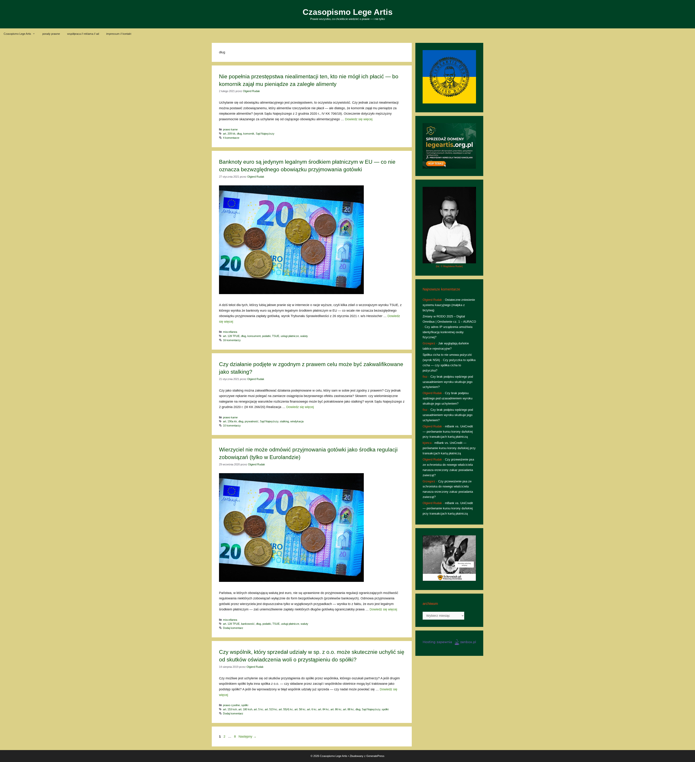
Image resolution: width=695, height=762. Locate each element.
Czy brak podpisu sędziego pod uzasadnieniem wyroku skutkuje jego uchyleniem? (448, 382)
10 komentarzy (232, 425)
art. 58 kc (300, 709)
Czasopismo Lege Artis (348, 12)
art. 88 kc (348, 709)
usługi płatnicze (290, 336)
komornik (248, 133)
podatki (266, 336)
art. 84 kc (323, 709)
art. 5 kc (258, 709)
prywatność (251, 421)
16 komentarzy (232, 340)
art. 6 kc (312, 709)
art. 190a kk (230, 421)
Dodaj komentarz (233, 627)
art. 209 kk (229, 133)
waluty (304, 336)
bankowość (248, 623)
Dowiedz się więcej (358, 119)
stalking (284, 421)
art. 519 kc (271, 709)
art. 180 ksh (245, 709)
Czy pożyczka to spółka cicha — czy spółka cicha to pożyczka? (449, 365)
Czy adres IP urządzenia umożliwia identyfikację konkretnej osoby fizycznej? (447, 332)
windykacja (297, 421)
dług (239, 133)
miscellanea (230, 331)
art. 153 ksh (230, 709)
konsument (254, 336)
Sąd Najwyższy (265, 133)
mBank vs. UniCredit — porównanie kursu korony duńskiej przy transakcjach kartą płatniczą (448, 432)
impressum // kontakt (118, 33)
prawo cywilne (231, 705)
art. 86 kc (336, 709)
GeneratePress (375, 755)
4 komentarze (231, 137)
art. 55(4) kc (286, 709)
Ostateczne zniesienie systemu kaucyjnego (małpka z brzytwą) (449, 305)
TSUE (275, 336)
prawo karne (230, 129)
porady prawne (51, 33)
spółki (244, 705)
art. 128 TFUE (231, 336)
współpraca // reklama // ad (83, 33)
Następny (247, 736)
